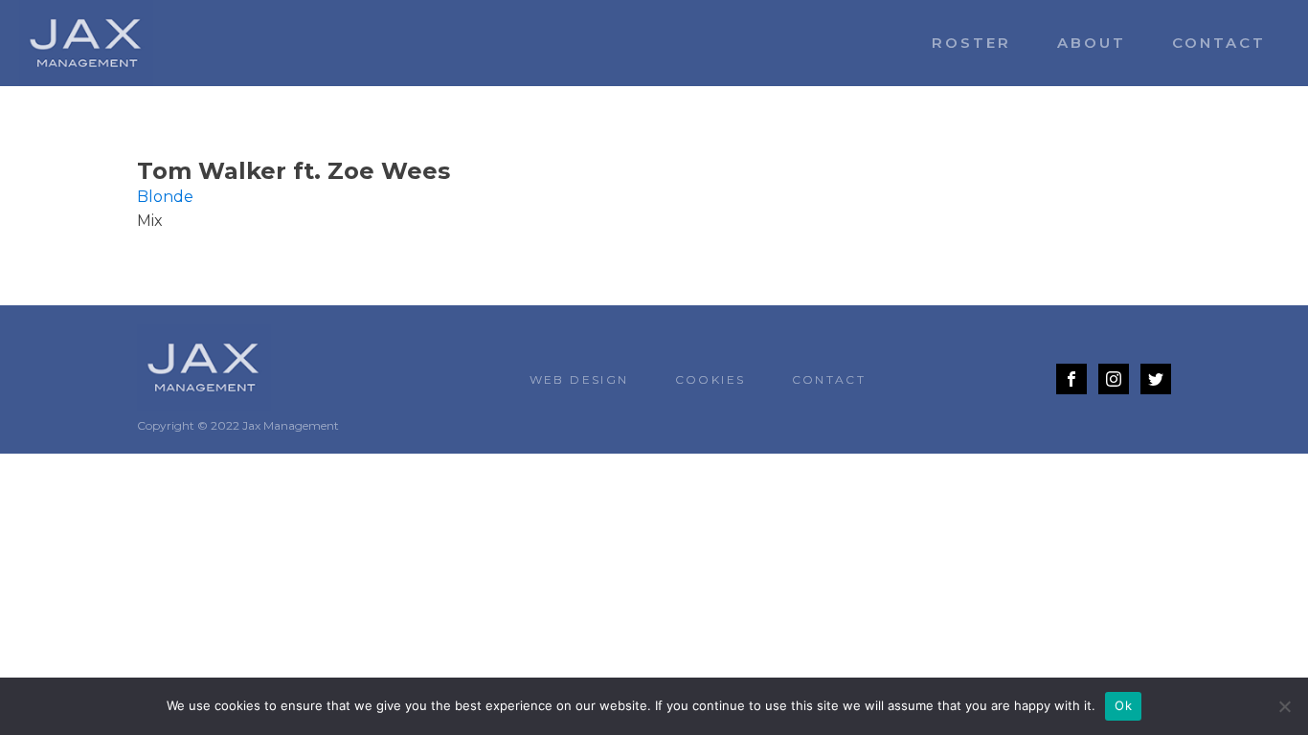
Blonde (165, 197)
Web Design (579, 379)
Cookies (710, 379)
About (1091, 42)
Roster (971, 42)
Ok (1123, 705)
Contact (1219, 42)
